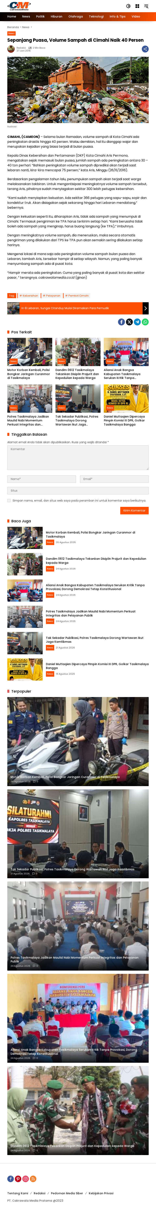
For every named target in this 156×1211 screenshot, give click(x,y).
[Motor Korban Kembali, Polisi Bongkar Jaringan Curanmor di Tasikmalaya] (29, 352)
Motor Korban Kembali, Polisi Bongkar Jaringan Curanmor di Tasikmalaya (28, 374)
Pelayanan (53, 296)
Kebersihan (30, 296)
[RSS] (33, 1179)
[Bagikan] (145, 49)
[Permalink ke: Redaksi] (12, 49)
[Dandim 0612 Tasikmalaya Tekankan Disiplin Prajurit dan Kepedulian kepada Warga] (77, 352)
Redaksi (21, 48)
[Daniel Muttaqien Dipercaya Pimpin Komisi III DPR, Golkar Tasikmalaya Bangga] (126, 398)
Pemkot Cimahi (78, 296)
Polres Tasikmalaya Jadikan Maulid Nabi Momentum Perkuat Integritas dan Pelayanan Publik (28, 421)
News (11, 33)
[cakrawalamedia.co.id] (42, 6)
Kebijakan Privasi (101, 1193)
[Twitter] (129, 322)
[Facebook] (121, 322)
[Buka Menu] (137, 6)
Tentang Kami (17, 1193)
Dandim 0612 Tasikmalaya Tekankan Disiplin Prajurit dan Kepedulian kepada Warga (77, 374)
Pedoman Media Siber (67, 1193)
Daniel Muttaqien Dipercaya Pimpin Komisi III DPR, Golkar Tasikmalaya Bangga (124, 421)
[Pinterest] (18, 1179)
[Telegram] (137, 322)
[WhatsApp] (145, 322)
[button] (128, 6)
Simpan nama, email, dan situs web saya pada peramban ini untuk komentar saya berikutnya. (79, 501)
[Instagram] (25, 1179)
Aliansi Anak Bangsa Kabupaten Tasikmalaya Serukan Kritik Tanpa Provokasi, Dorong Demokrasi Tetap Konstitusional (125, 374)
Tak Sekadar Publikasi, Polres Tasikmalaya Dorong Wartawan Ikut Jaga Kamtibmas (76, 421)
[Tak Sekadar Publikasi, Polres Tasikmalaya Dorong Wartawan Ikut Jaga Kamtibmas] (77, 398)
